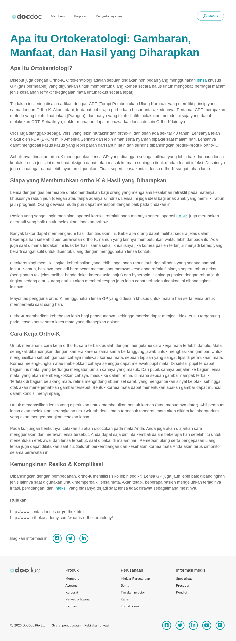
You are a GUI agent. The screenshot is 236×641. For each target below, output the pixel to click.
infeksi (60, 488)
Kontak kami (130, 606)
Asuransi (71, 585)
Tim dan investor (133, 592)
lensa (202, 80)
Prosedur (182, 585)
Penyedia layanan (109, 16)
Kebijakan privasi (96, 625)
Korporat (80, 16)
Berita (125, 585)
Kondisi (181, 592)
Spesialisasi (184, 578)
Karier (125, 599)
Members (58, 16)
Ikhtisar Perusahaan (135, 578)
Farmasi (71, 606)
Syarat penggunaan (66, 625)
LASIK (182, 216)
